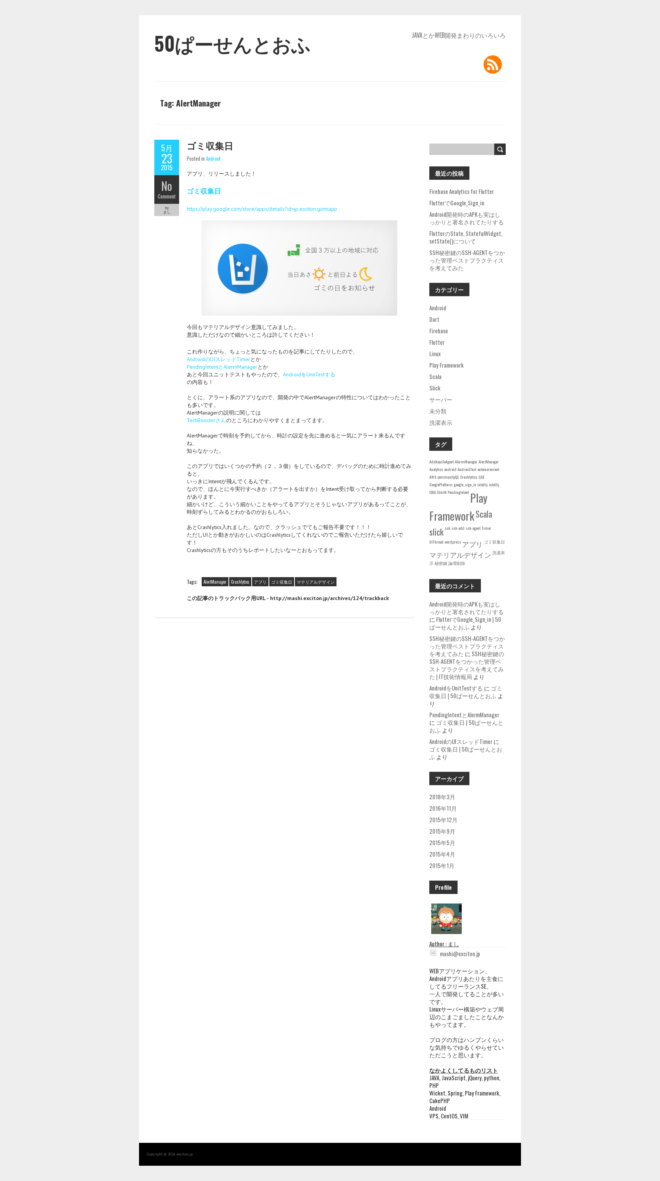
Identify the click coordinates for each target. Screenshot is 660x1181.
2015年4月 (442, 854)
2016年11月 (443, 808)
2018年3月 (442, 796)
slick (436, 531)
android (450, 469)
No (166, 185)
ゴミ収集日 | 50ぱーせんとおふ (465, 692)
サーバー (440, 399)
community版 (448, 477)
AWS (432, 477)
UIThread (436, 542)
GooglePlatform (441, 484)
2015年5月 (442, 842)
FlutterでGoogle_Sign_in (456, 202)
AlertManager (215, 582)
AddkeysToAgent (441, 461)
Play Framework (446, 365)
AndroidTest (467, 469)
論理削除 (456, 563)
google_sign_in (465, 484)
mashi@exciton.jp (460, 953)
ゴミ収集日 (210, 145)
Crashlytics (240, 582)
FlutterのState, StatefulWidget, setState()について (465, 237)
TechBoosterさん (206, 420)
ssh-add (457, 528)
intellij (482, 484)
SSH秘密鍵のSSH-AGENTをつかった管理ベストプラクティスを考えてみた (467, 260)
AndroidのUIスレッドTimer (218, 359)
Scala (435, 376)
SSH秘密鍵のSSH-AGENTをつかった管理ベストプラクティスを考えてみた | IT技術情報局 (466, 665)
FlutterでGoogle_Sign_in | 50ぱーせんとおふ (465, 623)
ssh (447, 528)
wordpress (453, 542)
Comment (167, 196)
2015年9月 (442, 831)
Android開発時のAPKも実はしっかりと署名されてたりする (466, 218)
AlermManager (466, 461)
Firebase (438, 330)
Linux (435, 353)
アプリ (260, 582)
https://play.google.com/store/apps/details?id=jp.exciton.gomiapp (262, 208)
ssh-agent (473, 528)
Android (213, 158)
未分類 (437, 411)
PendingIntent (458, 492)
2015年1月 (442, 865)
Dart (434, 319)
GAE (481, 477)
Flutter (437, 342)
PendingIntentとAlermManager (222, 366)
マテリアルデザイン (316, 582)
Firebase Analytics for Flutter (461, 191)
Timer (486, 528)
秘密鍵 (441, 563)
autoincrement (488, 469)
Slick (434, 388)
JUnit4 (441, 492)
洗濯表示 (440, 422)
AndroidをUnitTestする (309, 374)
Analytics (436, 469)
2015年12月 (443, 819)
